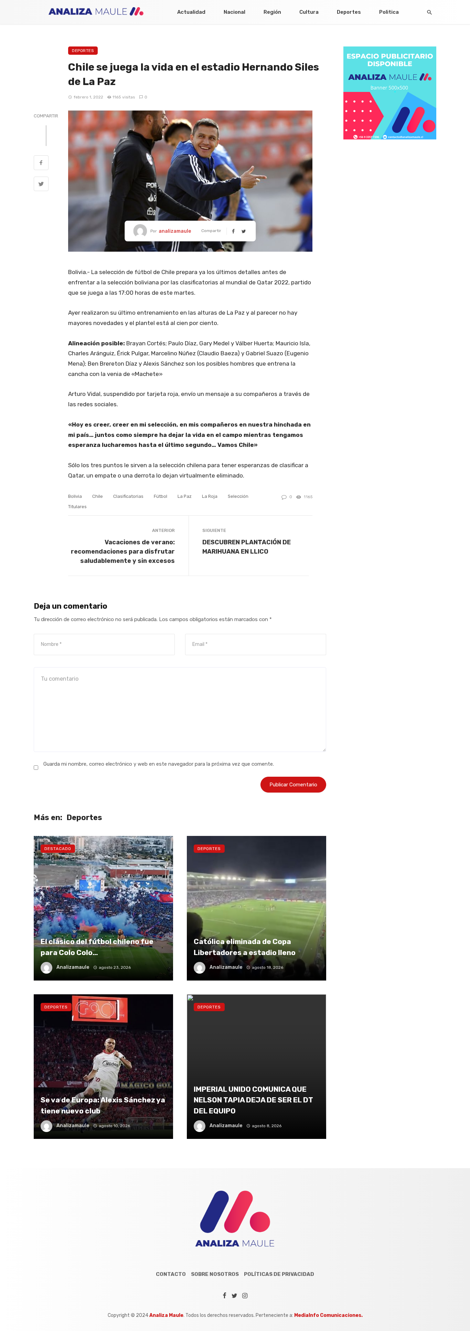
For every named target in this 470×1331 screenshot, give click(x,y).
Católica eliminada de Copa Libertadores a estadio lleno (245, 947)
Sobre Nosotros (215, 1274)
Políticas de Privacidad (279, 1274)
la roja (209, 496)
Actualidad (191, 12)
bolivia (75, 496)
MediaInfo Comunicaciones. (328, 1315)
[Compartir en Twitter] (41, 185)
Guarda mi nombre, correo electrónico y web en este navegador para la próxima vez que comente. (158, 764)
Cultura (309, 12)
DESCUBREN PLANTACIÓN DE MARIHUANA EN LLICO (246, 546)
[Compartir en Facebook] (41, 163)
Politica (389, 12)
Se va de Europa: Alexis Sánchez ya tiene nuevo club (103, 1105)
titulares (77, 506)
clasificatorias (128, 496)
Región (272, 12)
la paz (185, 496)
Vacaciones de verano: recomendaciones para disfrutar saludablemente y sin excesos (123, 551)
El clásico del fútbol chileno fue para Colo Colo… (97, 947)
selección (238, 496)
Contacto (171, 1274)
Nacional (234, 12)
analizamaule (175, 231)
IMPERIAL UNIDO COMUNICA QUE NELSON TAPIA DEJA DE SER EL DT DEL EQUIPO (253, 1100)
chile (97, 496)
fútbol (160, 496)
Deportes (349, 12)
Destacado (57, 848)
